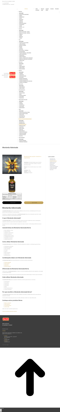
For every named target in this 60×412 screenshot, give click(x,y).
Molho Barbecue (52, 165)
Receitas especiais (7, 266)
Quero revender (34, 202)
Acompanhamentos (7, 305)
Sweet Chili (52, 164)
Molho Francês (52, 163)
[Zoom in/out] (3, 408)
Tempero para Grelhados (54, 166)
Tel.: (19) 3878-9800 (6, 3)
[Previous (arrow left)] (0, 410)
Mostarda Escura (53, 159)
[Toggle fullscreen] (2, 408)
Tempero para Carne (53, 168)
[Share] (1, 408)
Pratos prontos (6, 263)
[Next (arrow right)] (1, 410)
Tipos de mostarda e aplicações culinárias (9, 311)
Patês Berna (6, 264)
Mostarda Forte (52, 158)
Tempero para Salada (53, 167)
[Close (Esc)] (0, 408)
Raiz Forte (51, 169)
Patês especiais (7, 304)
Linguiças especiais (7, 262)
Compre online (6, 306)
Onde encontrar (12, 202)
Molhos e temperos (7, 302)
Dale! (7, 344)
